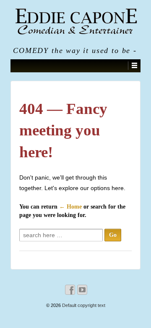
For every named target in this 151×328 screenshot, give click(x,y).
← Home (70, 207)
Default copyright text (83, 305)
